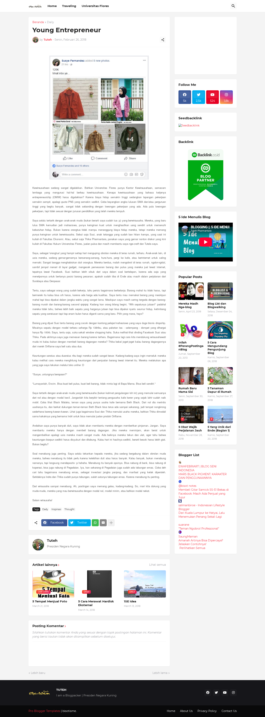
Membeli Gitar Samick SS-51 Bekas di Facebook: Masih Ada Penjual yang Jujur (203, 493)
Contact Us (229, 711)
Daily (50, 22)
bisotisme (69, 711)
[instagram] (233, 692)
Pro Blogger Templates (44, 711)
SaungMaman (187, 536)
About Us (186, 711)
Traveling (69, 6)
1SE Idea (130, 601)
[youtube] (225, 692)
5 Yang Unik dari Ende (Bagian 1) (219, 428)
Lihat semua (157, 564)
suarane (183, 524)
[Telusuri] (233, 6)
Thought (69, 509)
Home (52, 6)
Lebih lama (159, 673)
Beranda (38, 22)
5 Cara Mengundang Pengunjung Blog (217, 348)
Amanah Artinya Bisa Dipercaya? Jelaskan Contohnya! (200, 542)
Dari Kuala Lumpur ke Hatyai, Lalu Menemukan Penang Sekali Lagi (201, 514)
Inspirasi (56, 509)
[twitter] (216, 692)
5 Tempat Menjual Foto (49, 601)
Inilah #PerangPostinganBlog (191, 346)
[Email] (103, 522)
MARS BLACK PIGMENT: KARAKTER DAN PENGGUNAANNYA (202, 476)
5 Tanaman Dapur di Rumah (219, 390)
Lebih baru (38, 673)
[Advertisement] (207, 45)
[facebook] (207, 692)
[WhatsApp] (95, 522)
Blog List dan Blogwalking (217, 305)
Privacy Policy (207, 711)
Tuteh (52, 540)
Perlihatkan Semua (192, 548)
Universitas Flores (95, 6)
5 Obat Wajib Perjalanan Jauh (190, 428)
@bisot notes (187, 486)
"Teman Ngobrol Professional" (198, 528)
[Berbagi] (163, 40)
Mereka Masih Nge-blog (188, 305)
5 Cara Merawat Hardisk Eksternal (96, 603)
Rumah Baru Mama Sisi (187, 390)
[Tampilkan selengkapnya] (111, 522)
